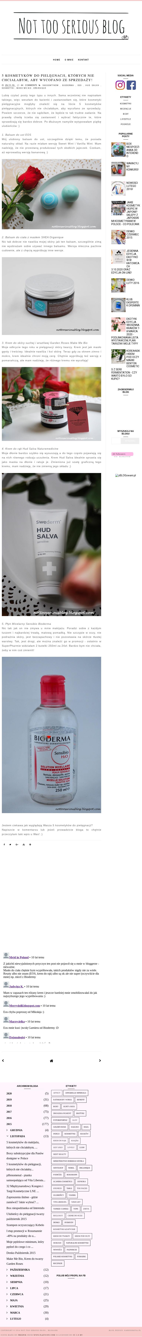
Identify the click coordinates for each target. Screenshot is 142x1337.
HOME (56, 60)
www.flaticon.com (44, 1335)
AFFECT (56, 1093)
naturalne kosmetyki (77, 1243)
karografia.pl (132, 1330)
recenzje (125, 109)
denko (56, 1222)
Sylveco (57, 1188)
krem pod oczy (82, 1236)
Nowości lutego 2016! (132, 186)
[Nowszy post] (3, 1060)
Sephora (81, 1181)
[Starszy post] (100, 1060)
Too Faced (82, 1188)
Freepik (22, 1335)
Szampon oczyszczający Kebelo (25, 1225)
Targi (69, 1188)
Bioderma (68, 85)
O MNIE (69, 60)
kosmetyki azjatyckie (64, 1229)
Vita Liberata (59, 1202)
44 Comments (29, 85)
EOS (80, 85)
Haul (86, 1127)
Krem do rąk (59, 1141)
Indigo (56, 1134)
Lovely (71, 1147)
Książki (74, 1141)
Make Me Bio (24, 88)
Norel (71, 1168)
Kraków (84, 1134)
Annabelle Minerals (75, 1093)
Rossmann (72, 1175)
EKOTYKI (80, 1113)
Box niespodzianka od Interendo (132, 150)
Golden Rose (59, 1127)
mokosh (57, 1243)
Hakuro (75, 1127)
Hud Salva (93, 85)
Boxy (126, 114)
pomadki (81, 1257)
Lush (82, 1147)
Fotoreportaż (60, 1120)
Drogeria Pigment (62, 1113)
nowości (57, 1250)
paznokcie (72, 1250)
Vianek (72, 1195)
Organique (39, 88)
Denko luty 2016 (132, 281)
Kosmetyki (8, 88)
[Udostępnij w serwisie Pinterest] (30, 845)
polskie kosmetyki (62, 1257)
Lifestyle (125, 119)
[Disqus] (51, 902)
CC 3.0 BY (78, 1335)
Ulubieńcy (58, 1195)
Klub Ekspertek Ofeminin (133, 302)
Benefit (80, 1100)
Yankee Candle (60, 1209)
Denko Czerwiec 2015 (132, 234)
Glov (74, 1120)
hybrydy (69, 1222)
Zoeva (86, 1209)
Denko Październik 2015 (21, 1252)
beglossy (58, 1216)
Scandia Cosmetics (62, 1181)
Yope (75, 1209)
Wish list (75, 1202)
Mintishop (58, 1168)
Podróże (126, 124)
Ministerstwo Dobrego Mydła (68, 1161)
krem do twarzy (61, 1236)
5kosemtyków (51, 85)
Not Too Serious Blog (34, 1330)
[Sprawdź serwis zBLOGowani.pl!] (125, 475)
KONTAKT (83, 60)
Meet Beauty (59, 1154)
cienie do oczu (75, 1216)
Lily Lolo (57, 1147)
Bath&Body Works (62, 1100)
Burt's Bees (69, 1106)
